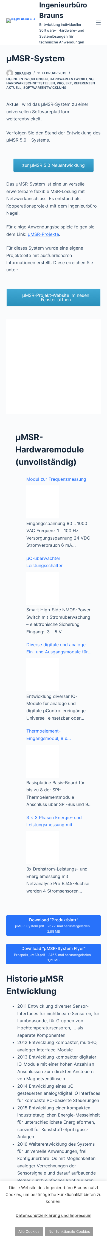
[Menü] (98, 22)
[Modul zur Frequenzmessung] (42, 501)
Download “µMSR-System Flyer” (53, 954)
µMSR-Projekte (43, 234)
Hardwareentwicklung (72, 79)
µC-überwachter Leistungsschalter (44, 562)
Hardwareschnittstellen (30, 83)
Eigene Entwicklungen (27, 79)
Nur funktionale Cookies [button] (69, 1231)
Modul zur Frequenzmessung (56, 479)
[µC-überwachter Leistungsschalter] (42, 588)
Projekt (64, 83)
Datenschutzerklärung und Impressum (53, 1215)
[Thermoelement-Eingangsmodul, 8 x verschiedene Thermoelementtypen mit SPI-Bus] (42, 761)
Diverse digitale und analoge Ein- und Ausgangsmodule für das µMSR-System (57, 649)
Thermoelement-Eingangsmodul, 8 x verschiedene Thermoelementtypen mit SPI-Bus (57, 735)
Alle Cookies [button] (29, 1231)
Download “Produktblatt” (53, 925)
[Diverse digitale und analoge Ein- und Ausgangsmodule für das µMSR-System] (42, 674)
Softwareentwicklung (44, 87)
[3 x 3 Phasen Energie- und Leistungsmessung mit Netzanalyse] (42, 847)
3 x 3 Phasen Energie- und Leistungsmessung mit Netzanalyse (54, 821)
